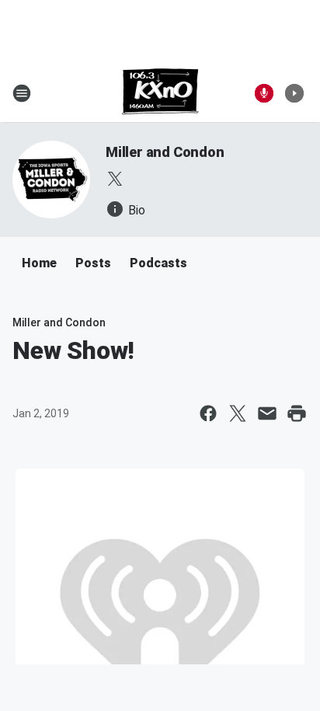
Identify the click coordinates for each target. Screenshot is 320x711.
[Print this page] (297, 413)
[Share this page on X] (238, 413)
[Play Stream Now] (294, 93)
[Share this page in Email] (267, 413)
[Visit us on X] (115, 178)
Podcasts (158, 263)
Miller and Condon (165, 152)
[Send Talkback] (264, 93)
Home (39, 263)
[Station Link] (160, 93)
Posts (93, 263)
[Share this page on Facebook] (208, 413)
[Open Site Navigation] (21, 93)
